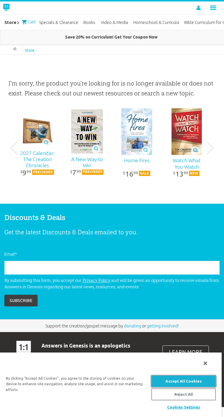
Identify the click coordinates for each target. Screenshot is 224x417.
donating (132, 325)
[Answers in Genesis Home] (19, 7)
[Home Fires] (137, 131)
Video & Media (114, 22)
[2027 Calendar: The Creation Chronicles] (37, 131)
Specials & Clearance (58, 22)
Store (29, 50)
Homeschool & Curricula (156, 22)
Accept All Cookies (183, 381)
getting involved (162, 325)
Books (89, 22)
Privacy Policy (96, 280)
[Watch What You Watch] (186, 131)
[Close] (205, 363)
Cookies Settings (183, 407)
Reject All (183, 394)
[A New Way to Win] (87, 131)
